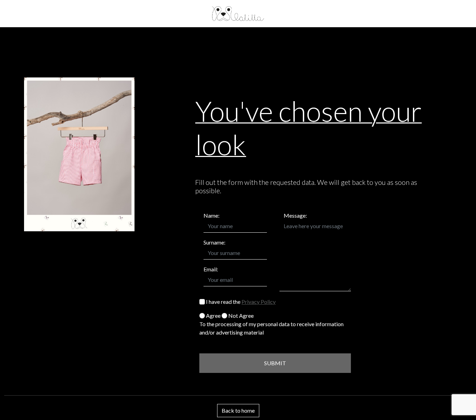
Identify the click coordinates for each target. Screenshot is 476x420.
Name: (212, 215)
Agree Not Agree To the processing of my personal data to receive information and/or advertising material (271, 324)
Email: (211, 269)
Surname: (214, 242)
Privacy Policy (258, 301)
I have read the (240, 301)
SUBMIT (275, 363)
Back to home (238, 410)
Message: (295, 215)
